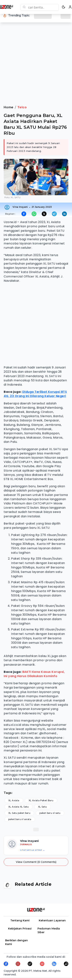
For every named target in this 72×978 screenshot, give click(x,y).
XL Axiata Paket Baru (41, 800)
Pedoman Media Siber (48, 930)
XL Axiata (13, 800)
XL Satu (42, 806)
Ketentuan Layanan (52, 920)
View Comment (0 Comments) (36, 862)
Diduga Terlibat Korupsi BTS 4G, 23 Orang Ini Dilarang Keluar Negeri (35, 394)
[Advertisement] (36, 66)
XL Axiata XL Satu (18, 806)
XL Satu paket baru (19, 813)
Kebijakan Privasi (20, 928)
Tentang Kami (20, 920)
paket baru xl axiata (19, 819)
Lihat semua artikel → (32, 849)
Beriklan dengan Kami (16, 942)
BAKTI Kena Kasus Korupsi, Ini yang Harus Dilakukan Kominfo (34, 674)
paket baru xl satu (50, 813)
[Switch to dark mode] (63, 7)
